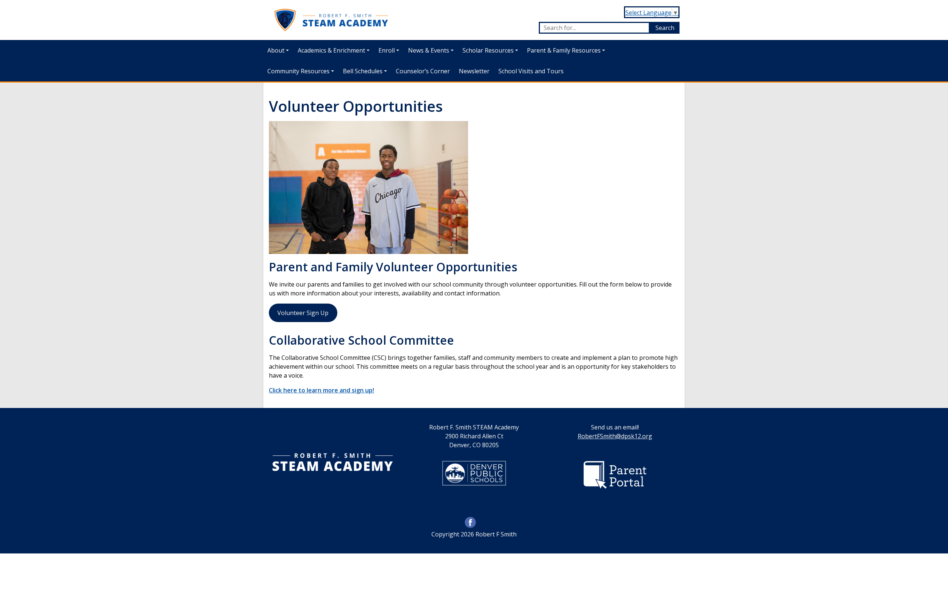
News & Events (428, 50)
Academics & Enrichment (331, 50)
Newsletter (474, 71)
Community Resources (298, 71)
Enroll (386, 50)
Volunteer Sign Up (302, 313)
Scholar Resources (488, 50)
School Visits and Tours (531, 71)
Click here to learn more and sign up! (321, 390)
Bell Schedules (363, 71)
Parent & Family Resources (564, 50)
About (275, 50)
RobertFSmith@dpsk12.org (615, 436)
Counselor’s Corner (423, 71)
